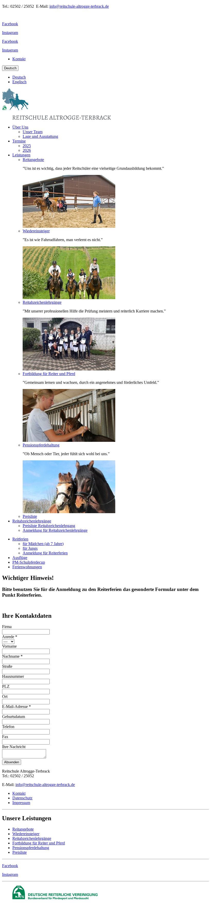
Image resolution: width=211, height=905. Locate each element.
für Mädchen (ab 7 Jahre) (43, 544)
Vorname (9, 646)
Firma (7, 626)
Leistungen (21, 155)
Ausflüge (19, 557)
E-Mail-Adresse (16, 706)
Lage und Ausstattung (40, 136)
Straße (7, 666)
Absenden (11, 762)
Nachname (12, 656)
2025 (27, 145)
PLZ (6, 686)
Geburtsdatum (13, 716)
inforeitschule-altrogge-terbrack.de (45, 784)
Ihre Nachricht (13, 747)
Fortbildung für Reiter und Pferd (49, 373)
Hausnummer (13, 676)
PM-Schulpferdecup (28, 562)
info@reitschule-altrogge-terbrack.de (79, 6)
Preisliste (30, 516)
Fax (5, 736)
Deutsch (10, 68)
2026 (27, 150)
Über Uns (20, 127)
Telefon (8, 726)
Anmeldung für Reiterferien (45, 553)
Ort (4, 696)
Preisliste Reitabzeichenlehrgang (49, 525)
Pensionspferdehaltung (41, 445)
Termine (19, 141)
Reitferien (20, 539)
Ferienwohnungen (27, 567)
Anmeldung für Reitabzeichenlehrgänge (55, 530)
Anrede (9, 637)
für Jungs (30, 548)
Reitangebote (33, 159)
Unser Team (32, 132)
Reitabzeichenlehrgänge (42, 302)
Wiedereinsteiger (36, 231)
